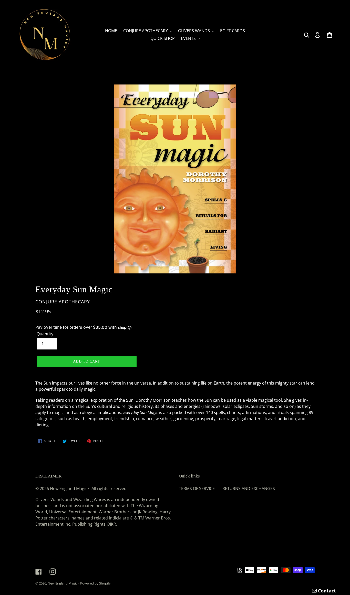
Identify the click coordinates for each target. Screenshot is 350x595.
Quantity (45, 334)
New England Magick (63, 583)
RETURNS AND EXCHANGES (248, 488)
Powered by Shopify (95, 583)
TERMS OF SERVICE (197, 488)
